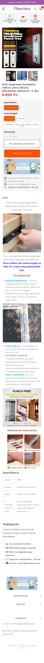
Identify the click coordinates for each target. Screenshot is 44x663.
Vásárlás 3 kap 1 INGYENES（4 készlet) (21, 125)
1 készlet (9, 118)
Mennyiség (9, 132)
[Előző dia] (2, 76)
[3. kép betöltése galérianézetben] (33, 76)
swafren (25, 645)
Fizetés (22, 153)
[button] (41, 9)
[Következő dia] (41, 76)
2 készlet (21, 118)
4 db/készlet (11, 108)
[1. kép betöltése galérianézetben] (11, 76)
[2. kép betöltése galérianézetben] (22, 76)
